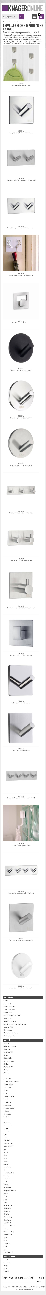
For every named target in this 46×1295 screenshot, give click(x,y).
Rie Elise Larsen (9, 1205)
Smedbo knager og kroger (12, 1015)
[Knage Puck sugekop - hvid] (21, 841)
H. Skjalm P (7, 1102)
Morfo (5, 1155)
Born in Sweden (9, 1061)
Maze (5, 1149)
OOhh (5, 1182)
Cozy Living (7, 1078)
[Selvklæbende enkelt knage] (21, 318)
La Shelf (6, 1132)
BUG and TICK (8, 1067)
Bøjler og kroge (8, 1027)
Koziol (6, 1129)
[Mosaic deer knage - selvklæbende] (21, 270)
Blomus (6, 1055)
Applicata (7, 1049)
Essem (6, 1090)
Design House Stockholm (12, 1082)
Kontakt (6, 1271)
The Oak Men (8, 1223)
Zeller (5, 1246)
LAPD (5, 1137)
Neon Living (7, 1167)
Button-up (7, 1070)
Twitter (41, 1278)
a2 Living (6, 1043)
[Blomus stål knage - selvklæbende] (21, 651)
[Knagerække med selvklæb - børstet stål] (21, 793)
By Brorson (7, 1073)
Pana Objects (8, 1187)
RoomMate (7, 1208)
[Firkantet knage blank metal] (21, 698)
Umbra (6, 1229)
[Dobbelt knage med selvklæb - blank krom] (21, 223)
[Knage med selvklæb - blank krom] (21, 128)
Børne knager (8, 1030)
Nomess (6, 1170)
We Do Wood (8, 1234)
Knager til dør (8, 1012)
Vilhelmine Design (9, 1232)
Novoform (7, 1179)
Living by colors (9, 1143)
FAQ (5, 1268)
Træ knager (7, 1003)
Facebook (40, 1281)
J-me (5, 1120)
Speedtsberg (8, 1217)
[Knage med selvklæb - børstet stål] (21, 936)
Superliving (7, 1220)
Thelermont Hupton (10, 1226)
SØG (21, 16)
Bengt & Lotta (8, 1052)
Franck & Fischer (9, 1096)
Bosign (6, 1064)
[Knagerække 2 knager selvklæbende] (21, 556)
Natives (6, 1164)
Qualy (5, 1202)
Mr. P (5, 1158)
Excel (5, 1093)
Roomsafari (7, 1211)
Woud (5, 1237)
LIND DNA (7, 1140)
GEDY (6, 1099)
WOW (5, 1240)
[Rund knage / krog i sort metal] (21, 366)
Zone (5, 1249)
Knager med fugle (9, 1006)
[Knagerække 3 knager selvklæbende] (21, 508)
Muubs (6, 1161)
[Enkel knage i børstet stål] (21, 746)
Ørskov (6, 1184)
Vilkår (5, 1266)
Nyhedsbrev (7, 1263)
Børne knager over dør (11, 1033)
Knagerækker (8, 1018)
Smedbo (6, 1214)
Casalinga (7, 1076)
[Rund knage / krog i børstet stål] (21, 461)
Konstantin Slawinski (10, 1126)
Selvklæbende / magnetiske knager (15, 1024)
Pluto (5, 1196)
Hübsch (6, 1111)
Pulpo (5, 1199)
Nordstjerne (7, 1176)
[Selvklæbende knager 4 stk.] (21, 81)
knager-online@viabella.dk (26, 1289)
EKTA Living (7, 1087)
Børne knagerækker (10, 1036)
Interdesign (7, 1114)
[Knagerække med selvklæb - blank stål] (21, 888)
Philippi (6, 1193)
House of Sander (9, 1108)
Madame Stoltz (8, 1146)
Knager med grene (9, 1009)
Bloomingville (8, 1058)
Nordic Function (9, 1173)
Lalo (5, 1134)
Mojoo (6, 1152)
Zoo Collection (8, 1252)
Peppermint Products (10, 1190)
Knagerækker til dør (10, 1021)
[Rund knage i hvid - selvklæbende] (21, 983)
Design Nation (8, 1084)
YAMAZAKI (7, 1243)
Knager (6, 1000)
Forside (12, 22)
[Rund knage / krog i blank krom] (21, 413)
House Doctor (8, 1105)
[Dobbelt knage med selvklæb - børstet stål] (21, 175)
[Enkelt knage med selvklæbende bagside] (21, 603)
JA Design (7, 1117)
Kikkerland (7, 1123)
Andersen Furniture (10, 1046)
